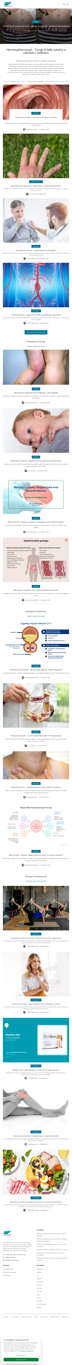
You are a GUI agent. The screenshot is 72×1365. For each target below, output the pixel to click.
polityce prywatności (27, 1351)
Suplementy (36, 934)
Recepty (39, 1272)
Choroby (36, 246)
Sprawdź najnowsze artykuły (36, 332)
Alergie (39, 1298)
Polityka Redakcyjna (55, 1317)
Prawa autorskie (15, 1317)
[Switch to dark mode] (64, 4)
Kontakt (36, 1317)
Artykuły (40, 1230)
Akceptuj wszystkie (21, 1359)
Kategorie (40, 1265)
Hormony (39, 1291)
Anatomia (36, 113)
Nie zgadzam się (21, 1355)
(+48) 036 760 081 (10, 1257)
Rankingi (39, 1285)
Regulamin (6, 1317)
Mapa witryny (65, 1317)
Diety (38, 1294)
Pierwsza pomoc (36, 182)
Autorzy (6, 1265)
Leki (38, 1275)
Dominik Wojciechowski (9, 1272)
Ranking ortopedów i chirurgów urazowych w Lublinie (52, 1249)
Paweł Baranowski (8, 1269)
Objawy (36, 21)
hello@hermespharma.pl (12, 1260)
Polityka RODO (44, 1317)
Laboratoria (40, 1282)
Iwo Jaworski (6, 1275)
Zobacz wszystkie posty (36, 346)
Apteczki (39, 1278)
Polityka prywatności (26, 1317)
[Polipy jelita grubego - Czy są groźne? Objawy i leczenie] (36, 102)
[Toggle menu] (67, 4)
